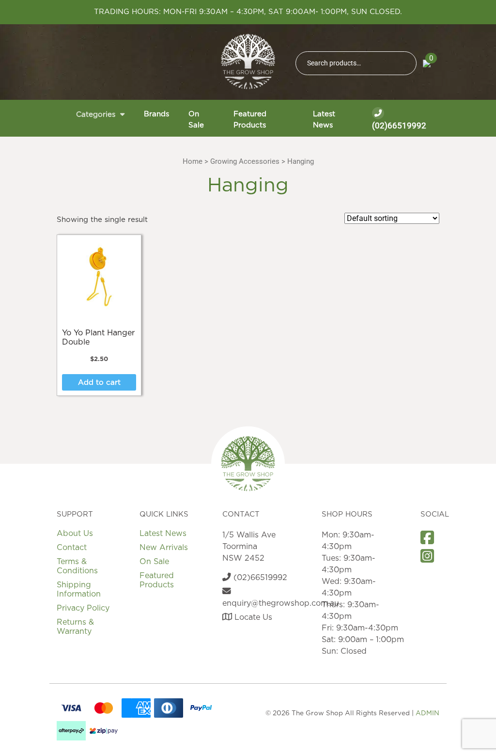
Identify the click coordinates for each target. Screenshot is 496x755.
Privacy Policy (83, 608)
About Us (75, 533)
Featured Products (249, 119)
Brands (156, 114)
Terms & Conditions (77, 566)
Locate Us (252, 617)
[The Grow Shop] (248, 61)
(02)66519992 (399, 125)
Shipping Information (79, 589)
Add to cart (99, 382)
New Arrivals (164, 547)
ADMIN (427, 713)
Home (192, 161)
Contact (72, 547)
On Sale (196, 119)
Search (405, 63)
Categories (95, 114)
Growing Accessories (244, 161)
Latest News (324, 119)
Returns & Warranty (75, 626)
